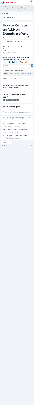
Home (2, 7)
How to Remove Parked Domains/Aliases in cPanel (17, 118)
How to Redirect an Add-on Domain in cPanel (17, 131)
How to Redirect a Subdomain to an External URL (17, 137)
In (29, 37)
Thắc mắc (9, 7)
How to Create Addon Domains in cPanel (17, 125)
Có (7, 100)
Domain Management (19, 7)
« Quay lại (6, 142)
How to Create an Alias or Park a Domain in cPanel (17, 112)
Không (15, 100)
